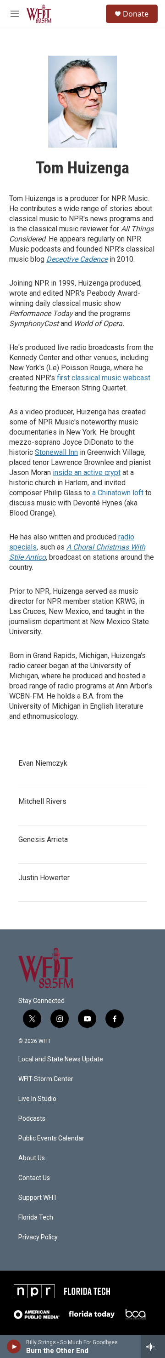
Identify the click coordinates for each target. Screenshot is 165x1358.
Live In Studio (37, 1098)
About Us (31, 1158)
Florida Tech (35, 1217)
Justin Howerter (44, 877)
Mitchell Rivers (42, 801)
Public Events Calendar (51, 1138)
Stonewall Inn (56, 452)
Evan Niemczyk (42, 763)
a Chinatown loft (117, 492)
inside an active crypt (87, 472)
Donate (135, 14)
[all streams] (153, 1346)
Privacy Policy (38, 1237)
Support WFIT (37, 1197)
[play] (14, 1346)
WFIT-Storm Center (45, 1079)
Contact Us (34, 1178)
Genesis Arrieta (43, 839)
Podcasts (31, 1118)
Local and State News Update (60, 1059)
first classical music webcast (103, 377)
